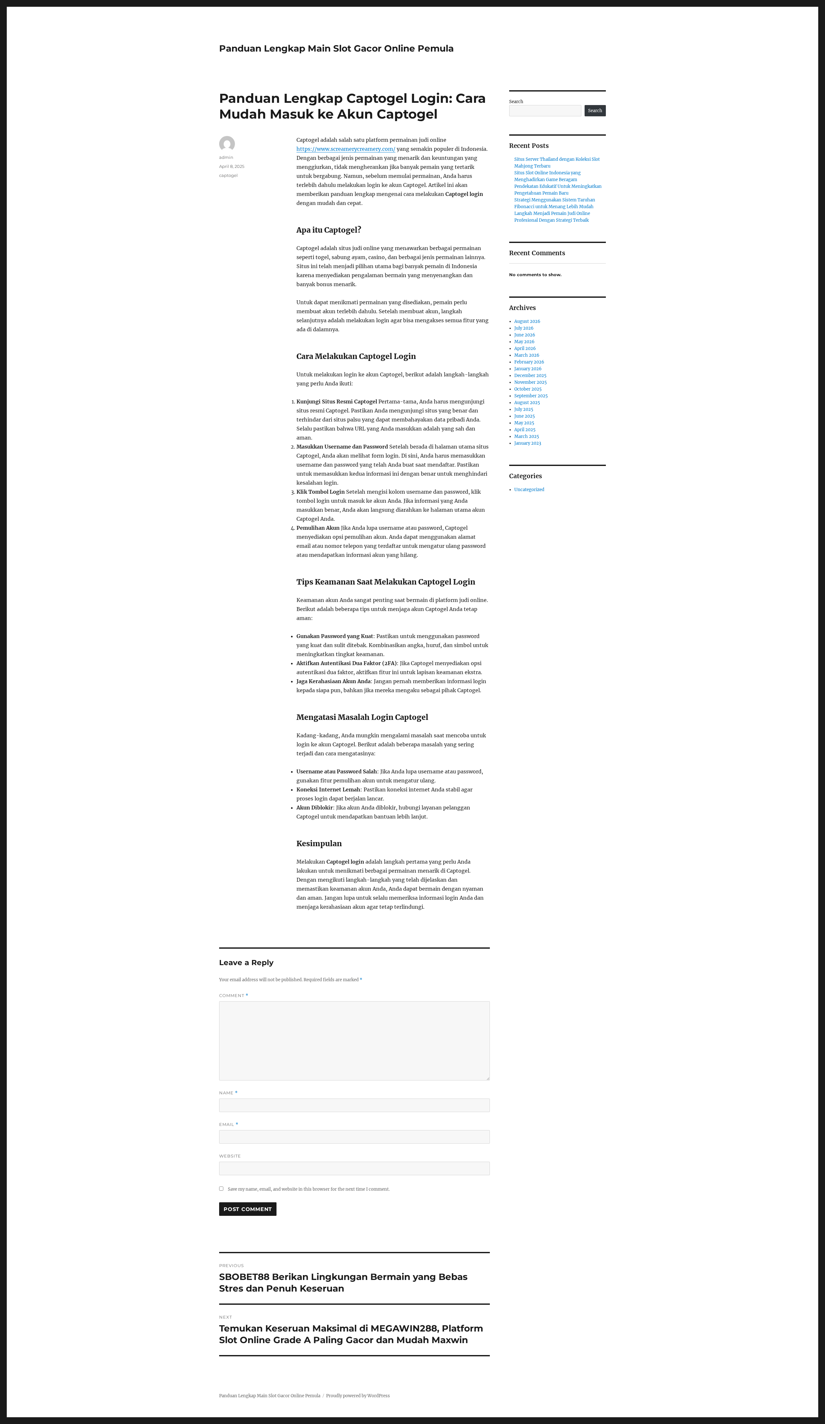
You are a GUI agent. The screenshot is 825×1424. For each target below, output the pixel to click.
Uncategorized (529, 489)
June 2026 (524, 335)
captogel (228, 175)
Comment (233, 995)
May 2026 (524, 341)
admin (226, 157)
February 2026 (529, 362)
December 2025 (530, 375)
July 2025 (523, 409)
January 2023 (527, 443)
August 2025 (527, 402)
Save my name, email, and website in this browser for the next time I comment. (309, 1189)
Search (516, 101)
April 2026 (525, 348)
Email (228, 1124)
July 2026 (524, 328)
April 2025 (525, 429)
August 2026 (527, 321)
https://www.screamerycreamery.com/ (345, 149)
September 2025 (531, 396)
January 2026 (528, 369)
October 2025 (528, 389)
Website (230, 1155)
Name (228, 1093)
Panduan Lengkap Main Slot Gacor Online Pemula (336, 48)
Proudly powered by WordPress (358, 1396)
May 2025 (524, 423)
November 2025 (530, 382)
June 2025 (524, 416)
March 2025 (526, 436)
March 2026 (526, 355)
